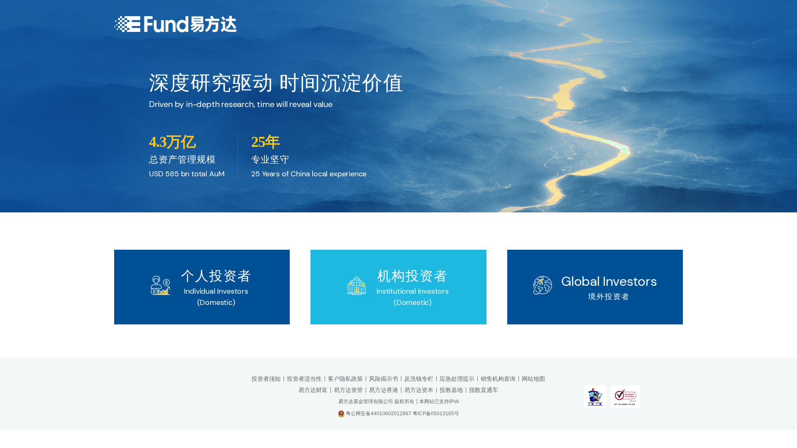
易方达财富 (313, 390)
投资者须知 (266, 378)
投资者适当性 (304, 378)
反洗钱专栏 (418, 378)
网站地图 (533, 378)
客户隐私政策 (345, 378)
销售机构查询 (498, 378)
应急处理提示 (457, 378)
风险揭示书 (383, 378)
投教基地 (451, 390)
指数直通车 (483, 390)
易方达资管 (348, 390)
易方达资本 (418, 390)
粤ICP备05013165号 (436, 413)
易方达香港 (383, 390)
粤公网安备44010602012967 (379, 413)
